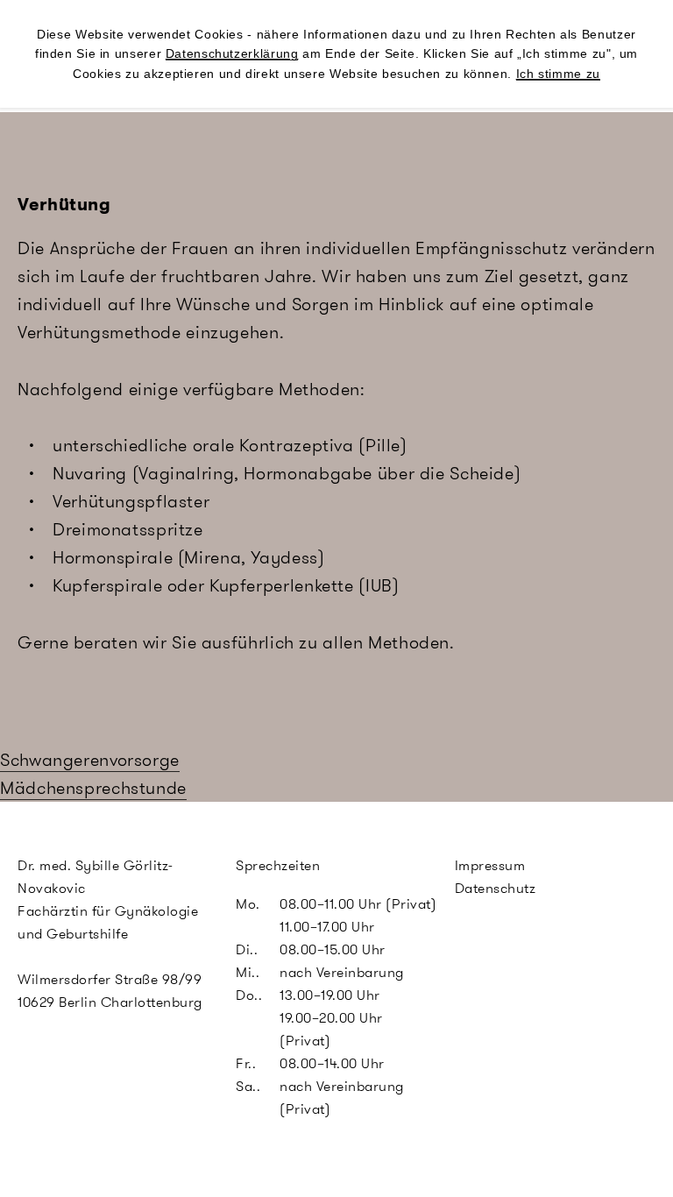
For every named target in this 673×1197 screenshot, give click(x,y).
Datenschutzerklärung (232, 53)
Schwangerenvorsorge (90, 759)
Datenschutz (495, 888)
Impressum (490, 865)
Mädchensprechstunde (93, 788)
